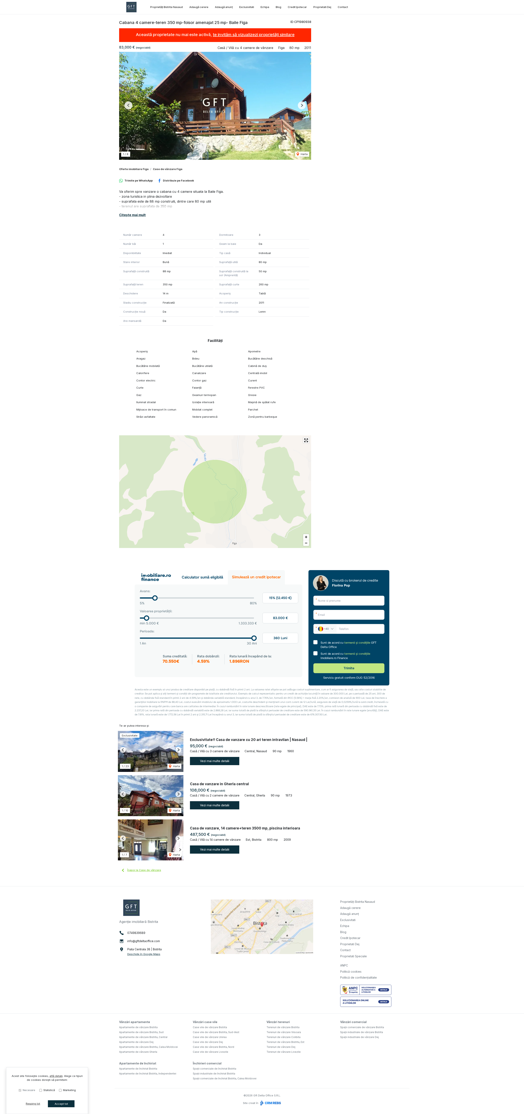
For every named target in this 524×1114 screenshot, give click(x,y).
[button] (128, 105)
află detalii (56, 1076)
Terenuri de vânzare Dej (281, 1046)
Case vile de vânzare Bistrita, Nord (213, 1046)
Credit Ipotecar (297, 7)
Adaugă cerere (198, 7)
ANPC (344, 965)
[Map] (215, 491)
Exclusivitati (246, 7)
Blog (278, 7)
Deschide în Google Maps (143, 954)
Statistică (49, 1090)
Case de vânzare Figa (167, 169)
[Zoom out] (306, 543)
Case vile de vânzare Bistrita (210, 1027)
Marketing (69, 1090)
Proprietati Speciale (353, 956)
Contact (343, 7)
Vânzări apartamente (134, 1022)
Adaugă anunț (224, 7)
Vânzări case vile (205, 1022)
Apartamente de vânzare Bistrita (138, 1027)
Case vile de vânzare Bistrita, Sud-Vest (216, 1032)
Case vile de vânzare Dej (208, 1042)
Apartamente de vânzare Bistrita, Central (143, 1037)
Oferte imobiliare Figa (134, 169)
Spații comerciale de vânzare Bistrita (362, 1027)
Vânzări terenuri (278, 1022)
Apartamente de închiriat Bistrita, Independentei (147, 1073)
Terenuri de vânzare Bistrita (283, 1027)
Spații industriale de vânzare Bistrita (361, 1032)
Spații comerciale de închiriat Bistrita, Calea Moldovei (224, 1078)
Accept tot (61, 1103)
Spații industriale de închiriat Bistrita (214, 1073)
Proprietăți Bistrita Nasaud (166, 7)
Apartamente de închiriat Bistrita (138, 1068)
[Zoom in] (306, 537)
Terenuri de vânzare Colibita (283, 1037)
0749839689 (136, 933)
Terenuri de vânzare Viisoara (284, 1032)
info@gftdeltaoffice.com (143, 941)
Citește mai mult (132, 215)
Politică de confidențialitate (358, 977)
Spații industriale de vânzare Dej (359, 1037)
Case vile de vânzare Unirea (210, 1037)
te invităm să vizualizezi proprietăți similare (254, 34)
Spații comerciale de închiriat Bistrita (214, 1068)
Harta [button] (304, 154)
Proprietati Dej (322, 7)
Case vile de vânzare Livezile (210, 1051)
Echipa (265, 7)
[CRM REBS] (270, 1103)
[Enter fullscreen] (306, 440)
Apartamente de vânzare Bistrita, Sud (141, 1032)
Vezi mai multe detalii (214, 761)
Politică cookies (350, 971)
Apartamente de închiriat (137, 1063)
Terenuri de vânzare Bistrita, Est (285, 1042)
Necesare (29, 1090)
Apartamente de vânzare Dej (136, 1042)
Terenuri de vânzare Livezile (284, 1051)
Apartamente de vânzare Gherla (138, 1051)
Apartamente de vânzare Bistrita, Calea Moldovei (148, 1046)
